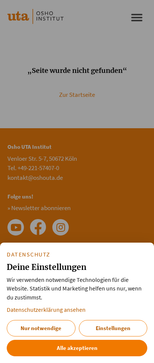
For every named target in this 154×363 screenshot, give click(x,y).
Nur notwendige (41, 328)
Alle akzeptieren (77, 347)
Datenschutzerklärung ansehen (46, 309)
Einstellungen (113, 328)
